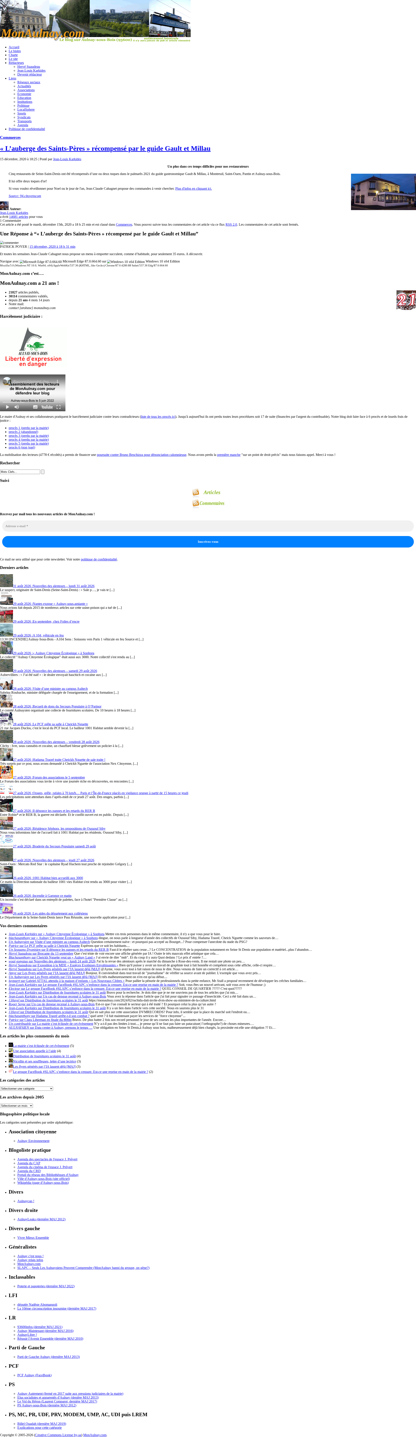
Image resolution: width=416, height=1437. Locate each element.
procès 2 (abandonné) (23, 432)
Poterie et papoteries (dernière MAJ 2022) (46, 1286)
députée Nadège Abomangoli (37, 1304)
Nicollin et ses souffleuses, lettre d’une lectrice (44, 1061)
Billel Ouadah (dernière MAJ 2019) (41, 1424)
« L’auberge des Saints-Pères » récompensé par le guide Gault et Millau (105, 148)
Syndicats (24, 117)
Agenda (22, 125)
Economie (24, 94)
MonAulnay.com (29, 1264)
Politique (23, 105)
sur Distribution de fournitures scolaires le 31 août (57, 992)
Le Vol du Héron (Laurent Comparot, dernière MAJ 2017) (57, 1401)
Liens (12, 78)
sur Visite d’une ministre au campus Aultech (49, 942)
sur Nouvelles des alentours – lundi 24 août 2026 (52, 961)
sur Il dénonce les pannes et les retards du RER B (59, 949)
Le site (13, 59)
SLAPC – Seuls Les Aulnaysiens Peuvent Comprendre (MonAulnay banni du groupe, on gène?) (83, 1268)
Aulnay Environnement (33, 1141)
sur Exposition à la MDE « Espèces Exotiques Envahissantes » (63, 965)
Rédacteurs (16, 63)
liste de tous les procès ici (158, 416)
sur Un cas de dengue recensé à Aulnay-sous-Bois (57, 996)
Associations (26, 90)
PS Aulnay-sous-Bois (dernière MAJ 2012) (46, 1405)
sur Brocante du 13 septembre (41, 953)
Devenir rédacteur (29, 74)
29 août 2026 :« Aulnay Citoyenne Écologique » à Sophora (53, 653)
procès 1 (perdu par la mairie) (29, 428)
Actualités (24, 86)
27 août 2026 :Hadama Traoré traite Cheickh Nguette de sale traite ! (59, 759)
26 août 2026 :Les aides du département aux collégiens (50, 913)
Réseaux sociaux (28, 82)
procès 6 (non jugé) (22, 447)
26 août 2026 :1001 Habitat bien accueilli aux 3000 (48, 878)
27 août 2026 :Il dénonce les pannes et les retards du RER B (54, 811)
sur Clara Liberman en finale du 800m (40, 1020)
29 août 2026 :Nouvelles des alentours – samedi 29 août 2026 (55, 671)
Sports (21, 113)
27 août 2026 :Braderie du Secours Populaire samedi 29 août (54, 846)
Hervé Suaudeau (28, 66)
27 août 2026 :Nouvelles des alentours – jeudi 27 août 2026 (53, 860)
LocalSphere (26, 109)
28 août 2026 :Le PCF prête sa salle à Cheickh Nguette (50, 724)
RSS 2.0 (231, 224)
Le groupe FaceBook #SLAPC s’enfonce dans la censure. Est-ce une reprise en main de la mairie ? (80, 1072)
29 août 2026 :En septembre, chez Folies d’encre (46, 621)
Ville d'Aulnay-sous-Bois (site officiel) (43, 1179)
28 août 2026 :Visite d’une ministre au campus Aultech (50, 688)
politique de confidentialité (99, 559)
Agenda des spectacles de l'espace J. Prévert (47, 1159)
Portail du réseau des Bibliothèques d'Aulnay (48, 1175)
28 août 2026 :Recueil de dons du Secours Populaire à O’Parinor (57, 706)
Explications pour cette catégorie (39, 1427)
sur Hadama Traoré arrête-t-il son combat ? (49, 1016)
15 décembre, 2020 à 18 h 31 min (52, 246)
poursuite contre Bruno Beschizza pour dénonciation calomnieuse (141, 455)
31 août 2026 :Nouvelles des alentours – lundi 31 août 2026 (53, 586)
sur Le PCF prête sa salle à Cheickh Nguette (44, 946)
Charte (13, 55)
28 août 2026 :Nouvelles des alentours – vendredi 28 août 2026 (56, 742)
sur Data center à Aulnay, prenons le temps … (51, 1027)
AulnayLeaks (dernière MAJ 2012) (41, 1219)
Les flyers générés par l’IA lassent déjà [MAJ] (44, 1066)
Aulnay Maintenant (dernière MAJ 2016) (45, 1331)
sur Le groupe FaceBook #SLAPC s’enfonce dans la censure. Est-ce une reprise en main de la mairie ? (93, 985)
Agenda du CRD (29, 1171)
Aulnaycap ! (25, 1201)
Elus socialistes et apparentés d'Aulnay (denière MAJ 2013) (58, 1397)
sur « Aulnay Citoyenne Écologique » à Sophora (56, 934)
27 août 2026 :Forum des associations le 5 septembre (49, 777)
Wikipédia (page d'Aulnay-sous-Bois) (43, 1182)
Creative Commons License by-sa (58, 1435)
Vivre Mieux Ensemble (33, 1237)
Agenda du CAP (28, 1163)
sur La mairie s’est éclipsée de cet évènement (51, 1024)
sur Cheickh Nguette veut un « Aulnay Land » (52, 957)
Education (24, 98)
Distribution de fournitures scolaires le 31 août (44, 1056)
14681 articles (18, 217)
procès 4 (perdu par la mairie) (29, 439)
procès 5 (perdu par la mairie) (29, 443)
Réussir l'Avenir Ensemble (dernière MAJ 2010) (50, 1338)
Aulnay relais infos (30, 1260)
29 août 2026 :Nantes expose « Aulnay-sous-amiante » (50, 604)
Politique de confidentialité (27, 129)
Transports (24, 121)
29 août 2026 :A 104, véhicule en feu (38, 635)
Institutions (24, 102)
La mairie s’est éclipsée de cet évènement (41, 1046)
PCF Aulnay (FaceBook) (34, 1375)
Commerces (10, 137)
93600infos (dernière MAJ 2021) (39, 1327)
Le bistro (15, 51)
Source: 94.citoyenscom (25, 196)
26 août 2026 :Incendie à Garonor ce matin (42, 896)
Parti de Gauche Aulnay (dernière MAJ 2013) (48, 1357)
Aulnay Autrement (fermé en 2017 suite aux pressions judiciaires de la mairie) (70, 1393)
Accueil (14, 47)
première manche (228, 455)
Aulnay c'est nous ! (30, 1256)
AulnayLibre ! (27, 1335)
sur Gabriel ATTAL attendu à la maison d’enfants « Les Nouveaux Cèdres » (67, 981)
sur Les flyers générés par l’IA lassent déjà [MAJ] (54, 969)
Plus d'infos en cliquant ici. (193, 188)
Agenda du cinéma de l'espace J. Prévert (44, 1167)
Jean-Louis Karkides (31, 70)
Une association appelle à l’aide (34, 1051)
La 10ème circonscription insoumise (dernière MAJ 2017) (56, 1308)
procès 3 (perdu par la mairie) (29, 435)
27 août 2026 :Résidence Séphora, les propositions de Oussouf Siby (59, 828)
